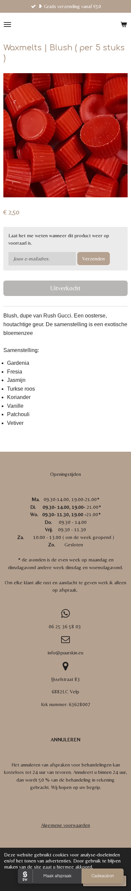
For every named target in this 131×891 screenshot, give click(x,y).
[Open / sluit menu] (7, 24)
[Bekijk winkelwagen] (123, 24)
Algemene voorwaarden (65, 825)
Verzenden (93, 258)
